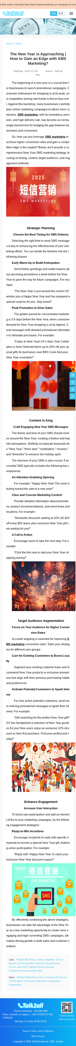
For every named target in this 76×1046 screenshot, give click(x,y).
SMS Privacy (38, 1036)
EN (53, 13)
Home (9, 43)
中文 (60, 13)
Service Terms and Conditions (38, 1031)
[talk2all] (13, 13)
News (19, 43)
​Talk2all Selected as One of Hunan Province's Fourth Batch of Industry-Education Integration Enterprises (38, 981)
